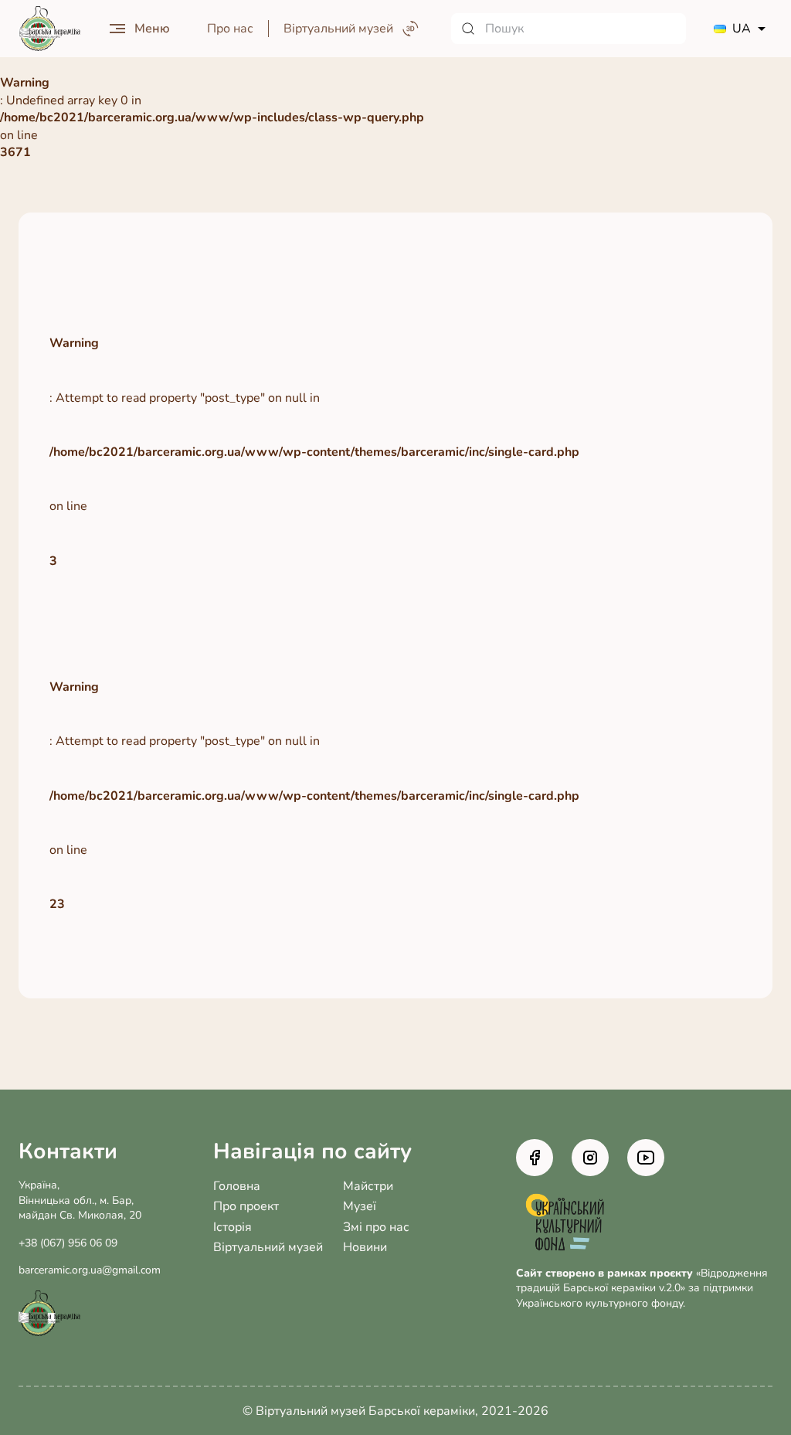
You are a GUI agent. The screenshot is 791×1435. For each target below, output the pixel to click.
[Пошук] (568, 28)
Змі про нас (376, 1227)
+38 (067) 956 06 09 (68, 1243)
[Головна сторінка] (49, 29)
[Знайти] (468, 28)
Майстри (368, 1186)
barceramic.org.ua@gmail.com (90, 1270)
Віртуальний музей (268, 1247)
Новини (365, 1247)
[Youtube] (645, 1157)
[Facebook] (534, 1157)
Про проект (246, 1206)
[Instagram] (590, 1157)
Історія (232, 1227)
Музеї (359, 1206)
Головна (236, 1186)
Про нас (230, 28)
